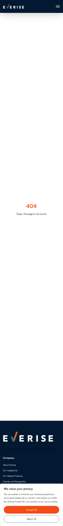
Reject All (31, 518)
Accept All (31, 509)
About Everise (9, 465)
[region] (31, 505)
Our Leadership (10, 470)
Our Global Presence (13, 476)
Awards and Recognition (14, 481)
